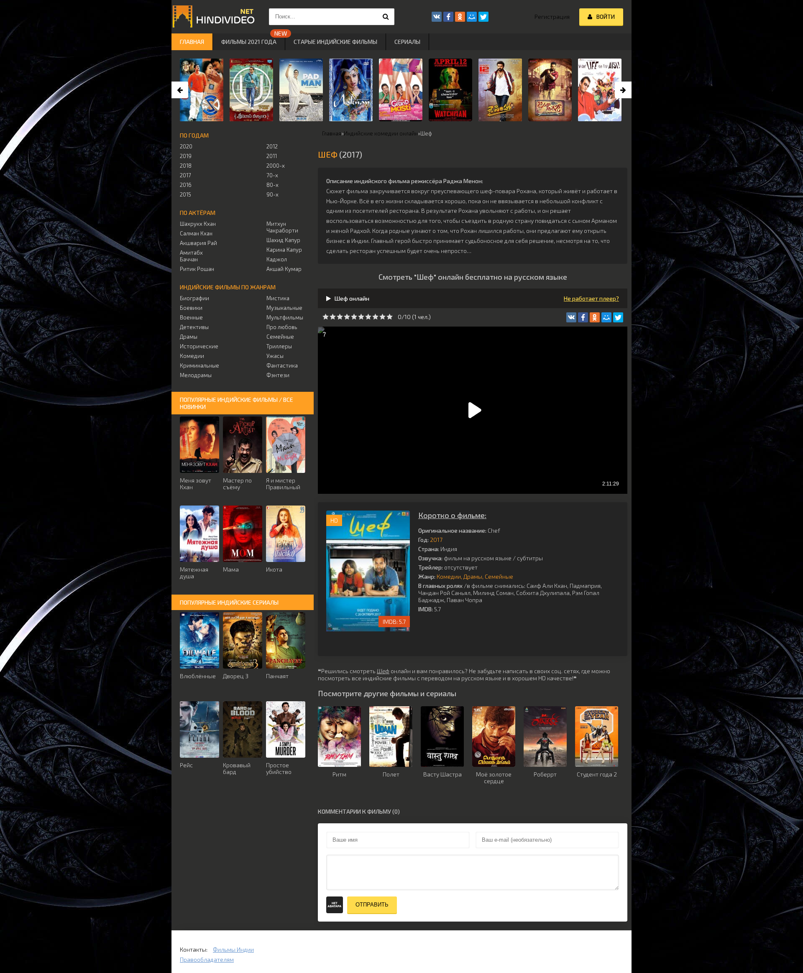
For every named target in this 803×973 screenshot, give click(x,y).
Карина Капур (284, 249)
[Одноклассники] (595, 317)
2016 (186, 184)
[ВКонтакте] (571, 317)
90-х (272, 194)
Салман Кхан (196, 233)
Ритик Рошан (197, 269)
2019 (186, 156)
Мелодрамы (196, 375)
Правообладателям (207, 959)
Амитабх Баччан (191, 256)
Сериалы (407, 41)
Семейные (499, 576)
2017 (436, 539)
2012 (272, 146)
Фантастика (282, 365)
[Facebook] (583, 317)
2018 (186, 165)
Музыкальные (284, 307)
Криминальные (199, 365)
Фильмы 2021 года (248, 41)
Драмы (472, 576)
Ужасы (275, 355)
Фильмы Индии (233, 949)
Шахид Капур (283, 240)
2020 (186, 146)
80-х (272, 184)
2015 (185, 194)
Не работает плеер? (591, 298)
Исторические (199, 346)
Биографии (194, 298)
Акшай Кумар (284, 269)
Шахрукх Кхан (198, 223)
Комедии (449, 576)
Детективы (194, 327)
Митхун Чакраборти (282, 227)
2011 (271, 156)
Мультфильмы (284, 317)
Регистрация (552, 16)
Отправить (372, 904)
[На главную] (213, 16)
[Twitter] (618, 317)
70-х (272, 175)
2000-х (275, 165)
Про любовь (281, 327)
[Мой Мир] (606, 317)
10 (389, 316)
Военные (191, 317)
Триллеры (279, 346)
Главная (192, 41)
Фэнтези (277, 375)
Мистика (277, 298)
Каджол (276, 259)
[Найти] (386, 16)
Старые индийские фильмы (335, 41)
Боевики (191, 307)
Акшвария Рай (198, 243)
